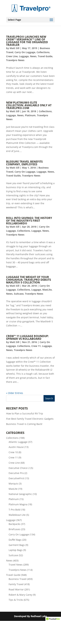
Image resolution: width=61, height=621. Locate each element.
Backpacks (14, 524)
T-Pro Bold (14, 509)
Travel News (16, 564)
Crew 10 (13, 452)
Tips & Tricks (16, 599)
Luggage (24, 56)
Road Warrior (16, 589)
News (33, 56)
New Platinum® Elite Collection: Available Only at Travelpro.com (29, 105)
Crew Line (12, 56)
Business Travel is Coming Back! (24, 424)
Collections (43, 52)
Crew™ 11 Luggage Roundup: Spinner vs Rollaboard (27, 337)
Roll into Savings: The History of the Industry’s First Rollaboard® (29, 220)
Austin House (16, 447)
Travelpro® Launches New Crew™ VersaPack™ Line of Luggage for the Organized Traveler (27, 41)
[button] (51, 20)
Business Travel (17, 579)
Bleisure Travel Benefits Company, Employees (24, 163)
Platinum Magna (18, 504)
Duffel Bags (15, 539)
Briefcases (14, 529)
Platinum (30, 115)
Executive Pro (16, 473)
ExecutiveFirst (16, 478)
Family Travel (16, 584)
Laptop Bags (16, 550)
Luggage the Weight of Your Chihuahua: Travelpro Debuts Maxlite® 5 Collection (28, 279)
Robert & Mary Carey (20, 594)
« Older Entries (14, 393)
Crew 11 (36, 346)
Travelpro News (15, 60)
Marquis (13, 483)
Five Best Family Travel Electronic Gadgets (30, 418)
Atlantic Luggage (18, 441)
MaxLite (47, 289)
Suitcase (19, 293)
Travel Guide (45, 56)
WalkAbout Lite (17, 514)
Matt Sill (14, 48)
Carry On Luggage (25, 52)
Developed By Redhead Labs (30, 616)
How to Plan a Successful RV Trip (24, 413)
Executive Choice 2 (19, 468)
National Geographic (20, 494)
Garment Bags (17, 545)
